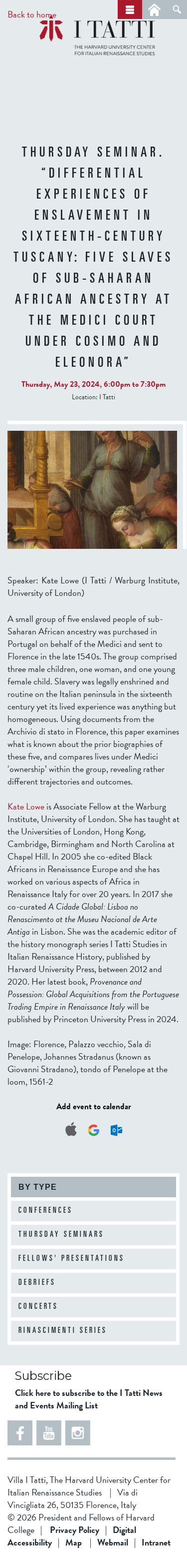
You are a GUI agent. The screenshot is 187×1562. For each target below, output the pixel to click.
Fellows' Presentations (71, 1259)
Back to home (31, 14)
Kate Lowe (25, 806)
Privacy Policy (74, 1529)
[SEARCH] (177, 9)
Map (73, 1542)
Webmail (112, 1542)
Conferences (45, 1211)
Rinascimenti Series (62, 1331)
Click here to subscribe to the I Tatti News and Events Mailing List (89, 1399)
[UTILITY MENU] (154, 9)
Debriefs (37, 1283)
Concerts (38, 1307)
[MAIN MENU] (130, 9)
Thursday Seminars (61, 1235)
